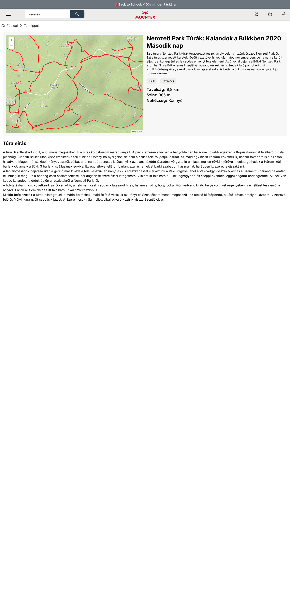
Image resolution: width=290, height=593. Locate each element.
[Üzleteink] (256, 14)
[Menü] (8, 14)
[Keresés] (77, 14)
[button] (11, 40)
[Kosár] (270, 14)
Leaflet (138, 131)
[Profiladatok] (284, 14)
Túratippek (32, 26)
